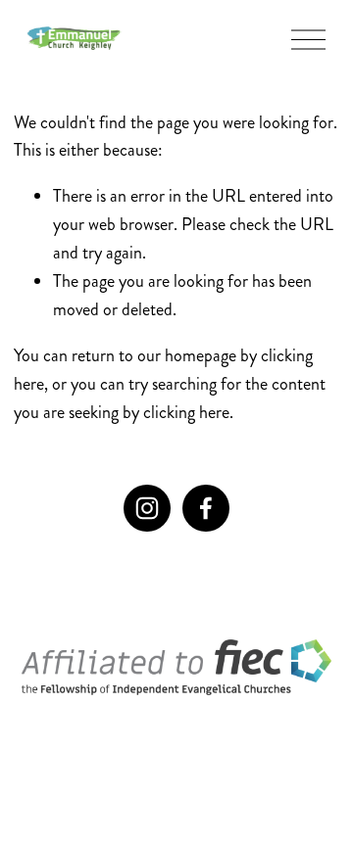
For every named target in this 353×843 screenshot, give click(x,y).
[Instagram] (147, 508)
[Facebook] (205, 508)
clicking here (186, 412)
